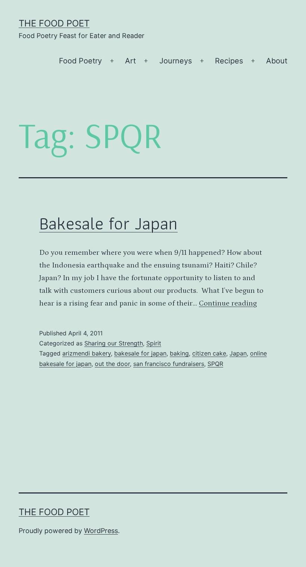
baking (179, 353)
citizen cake (209, 353)
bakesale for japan (140, 353)
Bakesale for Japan (108, 223)
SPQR (215, 363)
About (276, 60)
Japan (238, 353)
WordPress (101, 531)
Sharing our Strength (113, 343)
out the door (112, 363)
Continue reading (228, 303)
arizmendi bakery (86, 353)
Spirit (153, 343)
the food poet (54, 23)
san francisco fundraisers (168, 363)
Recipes (229, 60)
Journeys (175, 60)
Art (130, 60)
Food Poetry (80, 60)
